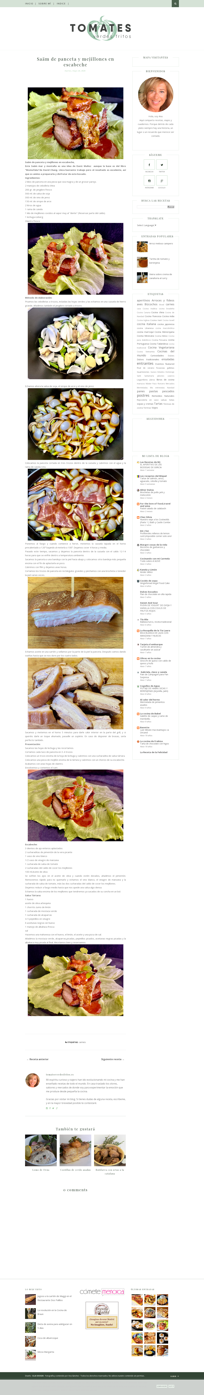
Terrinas (147, 407)
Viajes (155, 407)
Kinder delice (146, 572)
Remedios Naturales (163, 395)
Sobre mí (45, 3)
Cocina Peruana (159, 340)
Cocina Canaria (143, 312)
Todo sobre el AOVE (150, 561)
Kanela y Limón (148, 569)
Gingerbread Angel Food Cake (155, 583)
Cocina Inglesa (143, 320)
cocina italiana (146, 324)
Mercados (170, 383)
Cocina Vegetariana (161, 347)
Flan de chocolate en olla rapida (155, 594)
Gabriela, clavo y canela (153, 671)
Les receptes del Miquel (153, 475)
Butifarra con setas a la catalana (110, 1171)
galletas (170, 368)
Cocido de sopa (148, 580)
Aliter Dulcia (147, 489)
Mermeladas (142, 387)
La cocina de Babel (150, 713)
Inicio (29, 3)
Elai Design (38, 1376)
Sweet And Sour (149, 602)
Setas (171, 400)
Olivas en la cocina (150, 658)
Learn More (162, 1386)
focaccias (160, 368)
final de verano (145, 368)
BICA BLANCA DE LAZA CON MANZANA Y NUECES (154, 634)
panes (141, 391)
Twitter (162, 172)
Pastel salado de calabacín (153, 508)
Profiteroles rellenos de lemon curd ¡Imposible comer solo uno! (156, 535)
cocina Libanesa (145, 328)
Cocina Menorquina (164, 331)
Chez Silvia (146, 517)
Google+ (162, 188)
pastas (153, 391)
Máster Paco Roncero (155, 383)
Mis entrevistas (157, 387)
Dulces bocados (149, 591)
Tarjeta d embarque (151, 644)
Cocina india (168, 316)
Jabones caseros (165, 376)
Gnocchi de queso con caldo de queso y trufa (155, 662)
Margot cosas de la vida (153, 544)
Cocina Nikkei (161, 336)
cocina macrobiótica (164, 328)
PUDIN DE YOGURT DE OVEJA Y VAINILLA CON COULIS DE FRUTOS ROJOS (155, 608)
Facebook (149, 172)
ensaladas (168, 359)
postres (143, 395)
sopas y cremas (145, 403)
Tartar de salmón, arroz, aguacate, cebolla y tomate (153, 480)
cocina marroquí (145, 331)
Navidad (170, 387)
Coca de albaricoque (47, 1337)
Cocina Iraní (156, 320)
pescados (168, 391)
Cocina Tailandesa (159, 343)
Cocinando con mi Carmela (155, 558)
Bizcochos (151, 304)
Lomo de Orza (40, 1169)
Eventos (159, 363)
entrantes (145, 363)
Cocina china (157, 312)
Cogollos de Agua (150, 685)
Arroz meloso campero (161, 243)
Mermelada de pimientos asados (152, 703)
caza (139, 308)
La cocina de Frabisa (151, 741)
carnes (82, 1042)
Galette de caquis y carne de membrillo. (154, 717)
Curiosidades (157, 355)
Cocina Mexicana (145, 335)
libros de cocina (165, 379)
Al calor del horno (150, 699)
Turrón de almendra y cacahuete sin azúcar (150, 648)
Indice (61, 3)
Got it (171, 1386)
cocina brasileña (166, 308)
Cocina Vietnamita (146, 351)
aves (140, 304)
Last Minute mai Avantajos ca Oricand (154, 731)
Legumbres (142, 379)
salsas (164, 400)
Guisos (153, 372)
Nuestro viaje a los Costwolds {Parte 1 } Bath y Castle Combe (155, 521)
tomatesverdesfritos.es (60, 1074)
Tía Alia (144, 619)
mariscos (141, 383)
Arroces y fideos (163, 300)
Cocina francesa (153, 316)
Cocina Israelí (168, 320)
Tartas (158, 403)
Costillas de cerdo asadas (75, 1169)
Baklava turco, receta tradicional (155, 621)
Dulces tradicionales (148, 359)
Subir (173, 1376)
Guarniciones (143, 372)
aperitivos (143, 300)
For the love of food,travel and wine (155, 504)
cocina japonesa (165, 324)
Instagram (149, 188)
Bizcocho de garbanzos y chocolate (152, 548)
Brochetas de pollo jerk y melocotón (152, 494)
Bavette (144, 727)
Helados (160, 372)
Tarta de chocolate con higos (154, 743)
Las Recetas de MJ (150, 462)
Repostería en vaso (148, 400)
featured (169, 363)
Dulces (171, 355)
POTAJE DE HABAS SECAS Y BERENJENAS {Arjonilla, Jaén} (154, 690)
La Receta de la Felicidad (153, 752)
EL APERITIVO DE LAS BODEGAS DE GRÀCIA (151, 466)
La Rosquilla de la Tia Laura (155, 630)
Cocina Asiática (150, 308)
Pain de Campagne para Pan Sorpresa (154, 676)
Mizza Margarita (45, 1351)
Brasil (161, 304)
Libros (152, 379)
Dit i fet (144, 530)
